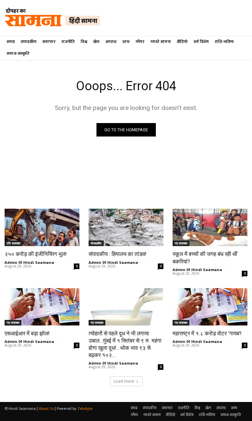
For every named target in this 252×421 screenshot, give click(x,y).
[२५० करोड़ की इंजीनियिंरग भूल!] (42, 227)
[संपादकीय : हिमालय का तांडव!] (126, 227)
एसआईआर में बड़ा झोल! (27, 333)
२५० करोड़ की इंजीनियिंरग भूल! (36, 254)
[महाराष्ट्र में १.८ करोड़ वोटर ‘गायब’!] (210, 307)
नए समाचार (181, 243)
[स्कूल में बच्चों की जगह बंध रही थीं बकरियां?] (210, 227)
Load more (124, 381)
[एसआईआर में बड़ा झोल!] (42, 307)
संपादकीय (96, 243)
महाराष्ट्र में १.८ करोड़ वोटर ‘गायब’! (207, 333)
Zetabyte (85, 408)
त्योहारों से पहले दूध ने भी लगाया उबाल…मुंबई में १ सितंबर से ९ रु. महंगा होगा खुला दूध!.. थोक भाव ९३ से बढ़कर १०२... (125, 344)
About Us (46, 408)
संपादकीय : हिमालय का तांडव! (117, 254)
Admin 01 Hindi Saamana (29, 262)
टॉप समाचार (13, 243)
